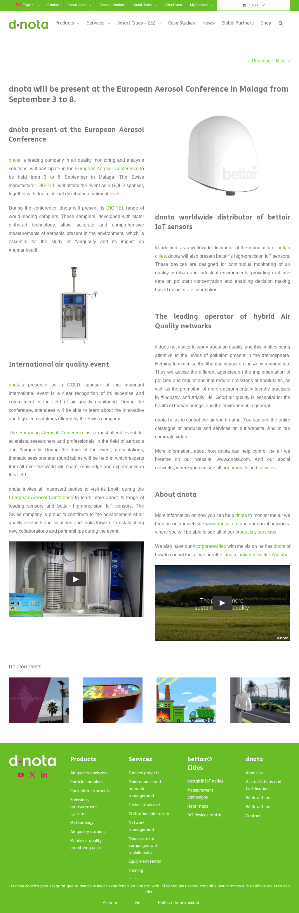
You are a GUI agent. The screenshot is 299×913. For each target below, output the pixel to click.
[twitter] (32, 775)
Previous (261, 60)
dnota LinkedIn (240, 554)
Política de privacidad (178, 902)
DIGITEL (46, 185)
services (267, 467)
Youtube (279, 554)
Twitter (263, 554)
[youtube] (21, 775)
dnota (14, 160)
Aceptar (110, 902)
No (138, 902)
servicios (267, 531)
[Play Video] (76, 579)
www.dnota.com (221, 523)
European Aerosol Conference (106, 168)
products (239, 467)
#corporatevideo (209, 546)
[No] (292, 896)
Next (281, 60)
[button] (281, 23)
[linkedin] (44, 775)
